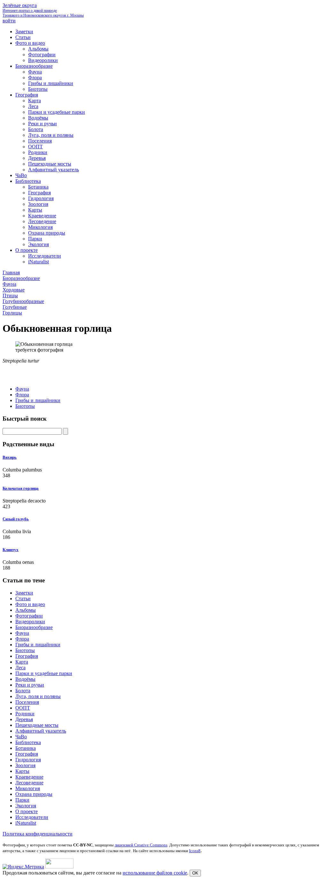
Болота (22, 690)
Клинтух (11, 549)
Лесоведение (29, 782)
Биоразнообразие (34, 627)
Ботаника (25, 748)
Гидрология (28, 759)
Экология (25, 805)
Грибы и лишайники (37, 400)
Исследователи (31, 817)
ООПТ (22, 708)
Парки (22, 800)
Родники (24, 713)
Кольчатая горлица (21, 488)
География (26, 656)
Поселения (27, 702)
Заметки (24, 592)
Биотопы (25, 406)
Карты (22, 771)
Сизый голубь (16, 519)
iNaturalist (25, 823)
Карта (21, 662)
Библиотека (28, 742)
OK (195, 873)
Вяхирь (10, 457)
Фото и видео (30, 604)
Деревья (24, 719)
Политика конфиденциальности (37, 833)
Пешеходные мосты (36, 725)
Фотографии (29, 615)
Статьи (23, 598)
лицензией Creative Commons (141, 845)
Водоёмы (25, 679)
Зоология (25, 765)
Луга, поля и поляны (38, 696)
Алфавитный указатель (40, 731)
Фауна (22, 389)
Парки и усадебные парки (43, 673)
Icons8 (195, 850)
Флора (22, 394)
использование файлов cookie (155, 872)
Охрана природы (33, 794)
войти (9, 20)
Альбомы (25, 610)
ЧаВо (21, 736)
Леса (20, 667)
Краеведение (29, 777)
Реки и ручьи (29, 685)
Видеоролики (30, 621)
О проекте (26, 811)
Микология (27, 788)
